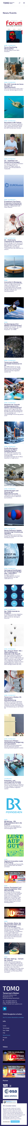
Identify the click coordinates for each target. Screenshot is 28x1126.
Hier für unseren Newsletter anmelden (13, 1017)
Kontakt (5, 1037)
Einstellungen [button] (6, 1121)
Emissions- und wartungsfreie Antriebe (12, 781)
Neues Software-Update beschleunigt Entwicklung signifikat (13, 531)
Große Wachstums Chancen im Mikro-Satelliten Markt (11, 449)
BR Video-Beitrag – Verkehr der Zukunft (14, 959)
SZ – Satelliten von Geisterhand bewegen (12, 161)
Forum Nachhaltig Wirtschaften (10, 48)
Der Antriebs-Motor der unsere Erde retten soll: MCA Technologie (12, 924)
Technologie (6, 1028)
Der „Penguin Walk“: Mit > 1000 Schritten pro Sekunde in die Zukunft (13, 652)
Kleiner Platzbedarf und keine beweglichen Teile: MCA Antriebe (12, 888)
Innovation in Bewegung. (13, 282)
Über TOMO (6, 1030)
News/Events (6, 1035)
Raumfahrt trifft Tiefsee (12, 122)
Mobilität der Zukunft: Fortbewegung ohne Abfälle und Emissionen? (13, 406)
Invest (4, 1025)
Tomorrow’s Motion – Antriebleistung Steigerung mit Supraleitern (13, 742)
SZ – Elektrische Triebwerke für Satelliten (13, 240)
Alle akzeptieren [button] (15, 1121)
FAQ (4, 1032)
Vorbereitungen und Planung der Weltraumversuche (11, 492)
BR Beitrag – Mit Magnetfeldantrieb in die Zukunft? (13, 822)
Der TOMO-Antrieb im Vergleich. (12, 612)
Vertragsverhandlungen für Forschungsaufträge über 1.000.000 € (12, 571)
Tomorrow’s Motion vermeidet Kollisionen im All (13, 363)
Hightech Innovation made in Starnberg (13, 861)
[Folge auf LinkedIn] (4, 1008)
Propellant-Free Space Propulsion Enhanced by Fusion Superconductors (13, 202)
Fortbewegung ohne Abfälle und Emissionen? (13, 324)
